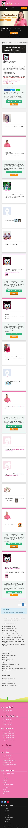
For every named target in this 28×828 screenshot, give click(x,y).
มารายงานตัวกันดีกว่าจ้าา (8, 681)
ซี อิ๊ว (7, 352)
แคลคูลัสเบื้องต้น (6, 786)
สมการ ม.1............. (7, 657)
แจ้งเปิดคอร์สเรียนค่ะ (7, 680)
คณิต (24, 618)
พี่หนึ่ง (6, 60)
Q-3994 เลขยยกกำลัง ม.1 (8, 659)
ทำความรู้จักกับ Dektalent (15, 36)
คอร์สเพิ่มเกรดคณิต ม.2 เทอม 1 (9, 735)
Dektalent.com (4, 42)
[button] (2, 18)
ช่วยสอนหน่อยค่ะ (6, 666)
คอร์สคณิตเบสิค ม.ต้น (7, 710)
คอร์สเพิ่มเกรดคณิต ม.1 (7, 719)
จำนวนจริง (7, 197)
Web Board (7, 821)
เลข (12, 620)
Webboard (10, 42)
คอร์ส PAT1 (5, 766)
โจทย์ (15, 620)
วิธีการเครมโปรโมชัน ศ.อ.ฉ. (9, 630)
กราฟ (13, 196)
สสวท (7, 618)
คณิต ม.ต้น (10, 101)
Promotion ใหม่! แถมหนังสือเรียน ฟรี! (10, 633)
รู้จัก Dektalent (7, 810)
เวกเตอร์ (4, 789)
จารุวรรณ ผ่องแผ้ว (7, 239)
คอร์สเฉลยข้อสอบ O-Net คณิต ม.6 (9, 764)
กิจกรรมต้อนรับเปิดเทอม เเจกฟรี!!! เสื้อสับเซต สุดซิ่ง (13, 639)
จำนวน (6, 620)
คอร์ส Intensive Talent (7, 762)
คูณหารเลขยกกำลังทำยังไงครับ (9, 655)
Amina (7, 122)
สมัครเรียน (14, 33)
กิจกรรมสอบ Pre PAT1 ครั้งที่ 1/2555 (10, 628)
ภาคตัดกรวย (5, 778)
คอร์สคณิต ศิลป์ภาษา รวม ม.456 (9, 760)
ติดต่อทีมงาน (7, 819)
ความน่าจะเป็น (6, 776)
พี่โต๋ (7, 147)
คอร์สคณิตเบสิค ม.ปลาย (8, 712)
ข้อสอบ (20, 618)
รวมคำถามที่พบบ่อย (9, 817)
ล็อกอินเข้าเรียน (16, 8)
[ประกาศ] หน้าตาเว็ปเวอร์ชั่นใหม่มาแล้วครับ (12, 637)
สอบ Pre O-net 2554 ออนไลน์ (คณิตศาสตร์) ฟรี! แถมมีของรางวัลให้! (14, 645)
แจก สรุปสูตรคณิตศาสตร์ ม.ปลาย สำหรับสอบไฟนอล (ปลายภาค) (13, 642)
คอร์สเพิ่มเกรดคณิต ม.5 (7, 757)
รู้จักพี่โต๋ (6, 812)
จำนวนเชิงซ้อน (6, 787)
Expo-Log (5, 780)
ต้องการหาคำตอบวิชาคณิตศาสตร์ (10, 670)
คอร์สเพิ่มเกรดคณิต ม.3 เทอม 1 (9, 739)
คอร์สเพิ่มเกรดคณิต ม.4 (7, 755)
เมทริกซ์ (4, 793)
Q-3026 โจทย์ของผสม (7, 661)
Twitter (13, 90)
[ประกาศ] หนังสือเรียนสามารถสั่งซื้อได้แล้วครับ (15, 43)
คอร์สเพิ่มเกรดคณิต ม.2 (7, 721)
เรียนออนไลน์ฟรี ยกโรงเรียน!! (9, 626)
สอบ (9, 620)
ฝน (7, 444)
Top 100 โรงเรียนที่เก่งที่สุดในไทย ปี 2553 (11, 685)
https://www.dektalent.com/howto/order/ (12, 272)
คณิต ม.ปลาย (18, 101)
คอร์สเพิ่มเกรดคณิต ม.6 (7, 758)
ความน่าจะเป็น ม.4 (7, 653)
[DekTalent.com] (3, 3)
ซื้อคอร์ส (24, 8)
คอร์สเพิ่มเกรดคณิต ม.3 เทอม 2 (9, 740)
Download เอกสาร (8, 815)
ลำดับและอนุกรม (6, 791)
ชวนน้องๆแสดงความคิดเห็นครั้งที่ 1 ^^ (10, 632)
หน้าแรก (6, 808)
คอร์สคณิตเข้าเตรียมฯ (7, 724)
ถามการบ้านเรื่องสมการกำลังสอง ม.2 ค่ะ (11, 664)
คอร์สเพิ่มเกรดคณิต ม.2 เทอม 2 (9, 737)
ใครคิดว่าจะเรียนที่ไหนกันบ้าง (9, 683)
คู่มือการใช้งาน (8, 823)
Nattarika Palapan (7, 190)
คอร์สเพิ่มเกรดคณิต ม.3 (7, 722)
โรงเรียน (16, 618)
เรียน (18, 620)
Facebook (7, 90)
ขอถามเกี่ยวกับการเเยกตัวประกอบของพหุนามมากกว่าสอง (14, 668)
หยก (7, 494)
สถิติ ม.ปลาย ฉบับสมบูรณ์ (8, 784)
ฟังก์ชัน (4, 775)
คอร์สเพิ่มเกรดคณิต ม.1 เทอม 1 (9, 731)
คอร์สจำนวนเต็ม (6, 748)
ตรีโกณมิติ (5, 782)
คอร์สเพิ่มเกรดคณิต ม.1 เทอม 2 (9, 733)
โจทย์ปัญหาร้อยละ (7, 662)
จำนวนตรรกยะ (17, 196)
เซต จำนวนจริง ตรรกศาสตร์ (8, 773)
